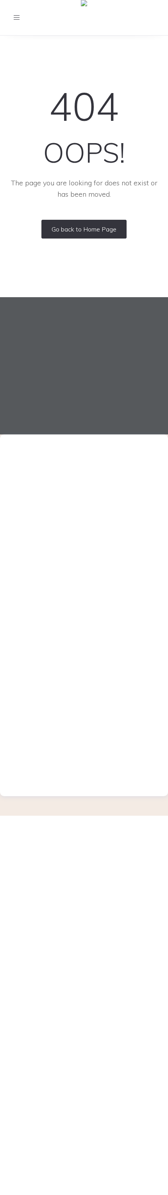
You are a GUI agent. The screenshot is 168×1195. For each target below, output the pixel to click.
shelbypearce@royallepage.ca (83, 766)
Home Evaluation (84, 970)
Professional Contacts (84, 1035)
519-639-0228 (94, 756)
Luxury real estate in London (84, 1023)
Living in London (84, 1006)
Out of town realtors (84, 1047)
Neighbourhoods (84, 1060)
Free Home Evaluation (84, 958)
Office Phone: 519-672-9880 (84, 868)
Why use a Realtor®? (84, 982)
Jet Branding (101, 1186)
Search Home (84, 1072)
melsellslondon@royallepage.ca (83, 486)
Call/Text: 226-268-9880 (84, 880)
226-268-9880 (94, 476)
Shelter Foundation (84, 994)
